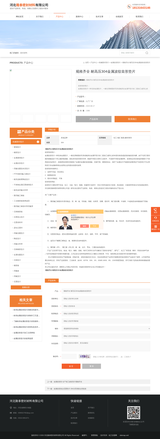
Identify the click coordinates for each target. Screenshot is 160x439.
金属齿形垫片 (116, 62)
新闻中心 (79, 17)
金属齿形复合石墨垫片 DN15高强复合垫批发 (70, 389)
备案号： (85, 435)
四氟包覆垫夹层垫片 (22, 169)
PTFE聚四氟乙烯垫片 (22, 174)
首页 (87, 62)
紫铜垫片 (17, 147)
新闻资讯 (91, 413)
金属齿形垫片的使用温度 (23, 338)
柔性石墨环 (18, 228)
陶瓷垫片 (17, 239)
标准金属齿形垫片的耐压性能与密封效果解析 (27, 310)
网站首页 (19, 17)
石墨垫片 (17, 282)
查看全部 (26, 287)
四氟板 (16, 271)
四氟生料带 (18, 244)
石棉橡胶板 (18, 212)
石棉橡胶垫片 (19, 249)
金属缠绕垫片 (19, 158)
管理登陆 (94, 435)
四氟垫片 (17, 276)
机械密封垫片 (104, 62)
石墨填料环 (18, 222)
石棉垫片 (17, 260)
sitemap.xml (124, 435)
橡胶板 (16, 265)
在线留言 (119, 17)
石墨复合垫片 (19, 217)
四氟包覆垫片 (19, 233)
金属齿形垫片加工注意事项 (24, 333)
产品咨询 (93, 119)
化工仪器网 (113, 435)
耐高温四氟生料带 (21, 190)
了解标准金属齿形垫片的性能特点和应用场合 (27, 321)
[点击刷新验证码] (85, 356)
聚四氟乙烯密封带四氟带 (23, 206)
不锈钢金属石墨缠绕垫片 (23, 185)
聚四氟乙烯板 (19, 195)
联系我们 (139, 17)
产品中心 (59, 17)
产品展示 (74, 413)
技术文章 (99, 17)
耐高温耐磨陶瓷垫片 (22, 179)
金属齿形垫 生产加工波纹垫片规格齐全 (68, 382)
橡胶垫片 (17, 152)
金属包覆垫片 (19, 255)
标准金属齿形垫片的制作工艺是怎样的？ (27, 315)
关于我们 (39, 17)
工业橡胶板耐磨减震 (22, 201)
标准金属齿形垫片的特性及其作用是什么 (27, 327)
